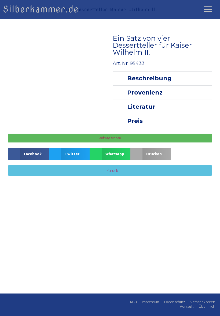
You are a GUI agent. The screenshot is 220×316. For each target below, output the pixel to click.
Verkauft (187, 307)
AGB (133, 302)
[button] (162, 78)
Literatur (141, 106)
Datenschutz (174, 302)
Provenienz (145, 92)
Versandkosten (202, 302)
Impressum (150, 302)
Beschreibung (149, 78)
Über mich (207, 307)
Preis (135, 121)
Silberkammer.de (41, 9)
